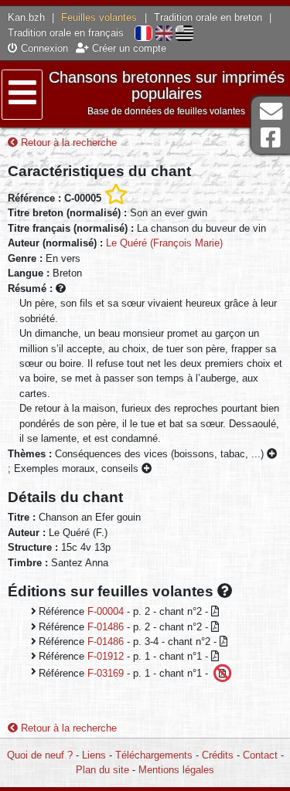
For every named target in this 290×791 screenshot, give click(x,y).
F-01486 (105, 627)
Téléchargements (154, 755)
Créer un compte (127, 48)
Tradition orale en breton (208, 17)
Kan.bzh (26, 17)
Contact (260, 755)
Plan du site (102, 770)
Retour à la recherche (67, 142)
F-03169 (105, 672)
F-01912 (105, 656)
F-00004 (105, 611)
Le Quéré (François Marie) (164, 243)
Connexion (43, 48)
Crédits (218, 755)
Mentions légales (176, 770)
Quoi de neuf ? (40, 755)
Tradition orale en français (66, 33)
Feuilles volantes (99, 17)
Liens (94, 755)
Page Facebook (270, 138)
